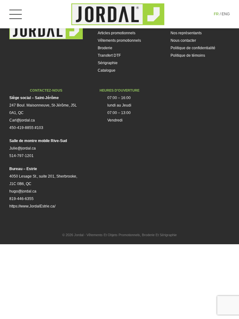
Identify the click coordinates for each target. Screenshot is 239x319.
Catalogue (106, 70)
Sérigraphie (108, 63)
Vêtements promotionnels (119, 40)
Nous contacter (183, 40)
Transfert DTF (109, 55)
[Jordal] (118, 14)
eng (226, 14)
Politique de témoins (188, 55)
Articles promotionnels (116, 33)
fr (216, 14)
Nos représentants (186, 33)
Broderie (105, 48)
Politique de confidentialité (193, 48)
